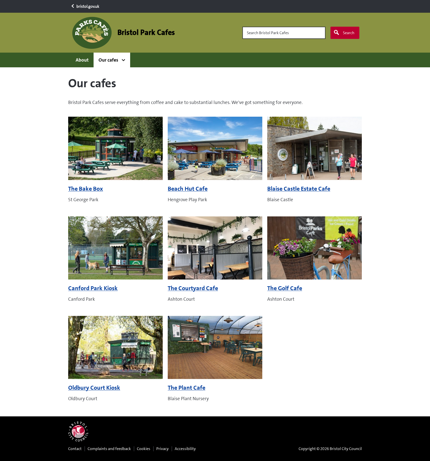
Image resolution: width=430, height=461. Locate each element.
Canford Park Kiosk (93, 288)
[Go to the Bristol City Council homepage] (78, 431)
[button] (112, 60)
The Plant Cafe (186, 388)
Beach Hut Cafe (188, 189)
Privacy (162, 448)
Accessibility (185, 448)
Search (348, 32)
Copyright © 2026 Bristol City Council (330, 448)
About (82, 60)
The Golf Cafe (284, 288)
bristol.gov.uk (87, 6)
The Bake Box (85, 189)
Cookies (143, 448)
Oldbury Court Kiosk (94, 388)
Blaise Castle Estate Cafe (298, 189)
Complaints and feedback (109, 448)
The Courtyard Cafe (193, 288)
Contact (75, 448)
